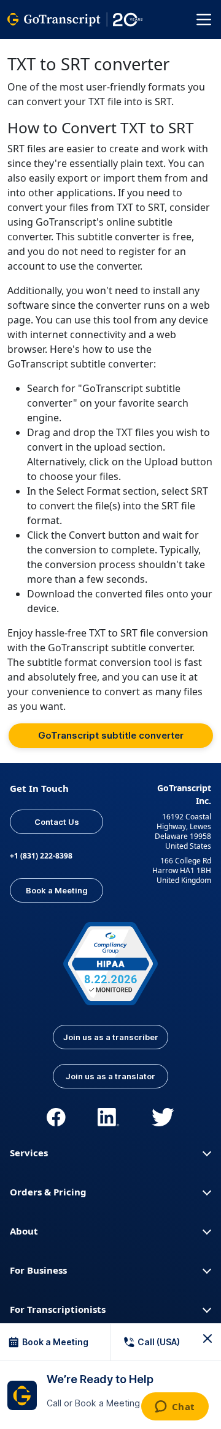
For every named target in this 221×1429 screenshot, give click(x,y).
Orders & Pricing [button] (48, 1192)
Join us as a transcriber (110, 1037)
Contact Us (56, 822)
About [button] (24, 1231)
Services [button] (29, 1153)
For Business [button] (38, 1270)
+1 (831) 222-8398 (41, 856)
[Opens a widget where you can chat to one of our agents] (175, 1407)
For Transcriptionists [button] (58, 1309)
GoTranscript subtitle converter (111, 735)
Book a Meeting (57, 890)
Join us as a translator (110, 1076)
